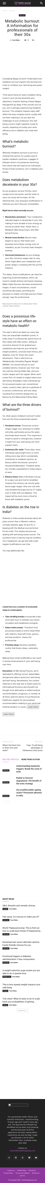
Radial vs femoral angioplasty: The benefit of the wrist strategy (28, 781)
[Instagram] (15, 1157)
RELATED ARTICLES (10, 759)
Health (5, 909)
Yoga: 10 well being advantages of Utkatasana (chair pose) (32, 748)
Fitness (5, 991)
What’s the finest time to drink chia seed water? (11, 748)
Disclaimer (36, 1173)
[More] (34, 45)
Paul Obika (16, 40)
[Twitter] (16, 45)
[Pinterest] (22, 45)
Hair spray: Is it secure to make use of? (20, 916)
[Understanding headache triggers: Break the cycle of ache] (8, 768)
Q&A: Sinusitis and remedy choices (18, 905)
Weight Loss (6, 977)
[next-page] (8, 801)
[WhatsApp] (28, 45)
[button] (4, 3)
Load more (21, 1010)
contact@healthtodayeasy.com (22, 1150)
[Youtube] (36, 1157)
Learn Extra (33, 707)
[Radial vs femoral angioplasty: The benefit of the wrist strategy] (8, 779)
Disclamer (32, 1170)
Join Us (22, 1176)
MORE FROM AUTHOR (30, 759)
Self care (12, 10)
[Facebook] (10, 45)
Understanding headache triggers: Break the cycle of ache (29, 769)
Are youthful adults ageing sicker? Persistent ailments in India (29, 793)
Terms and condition (22, 1173)
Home (4, 10)
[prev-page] (4, 801)
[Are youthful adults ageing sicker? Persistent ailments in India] (8, 792)
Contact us (11, 1170)
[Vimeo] (29, 1157)
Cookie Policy (21, 1170)
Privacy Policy (8, 1173)
